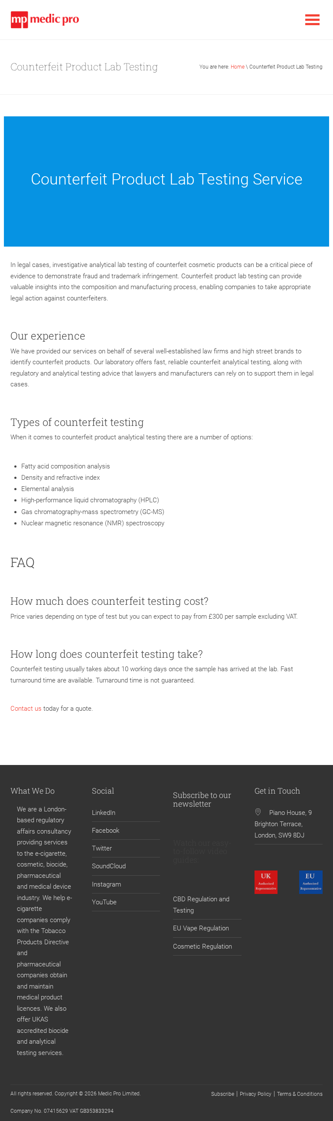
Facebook (105, 830)
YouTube (104, 902)
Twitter (102, 848)
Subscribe (222, 1094)
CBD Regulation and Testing (201, 904)
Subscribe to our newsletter (202, 799)
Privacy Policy (255, 1094)
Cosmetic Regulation (202, 946)
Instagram (106, 884)
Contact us (26, 708)
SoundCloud (109, 866)
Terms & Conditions (300, 1094)
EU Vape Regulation (201, 928)
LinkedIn (103, 813)
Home (238, 67)
